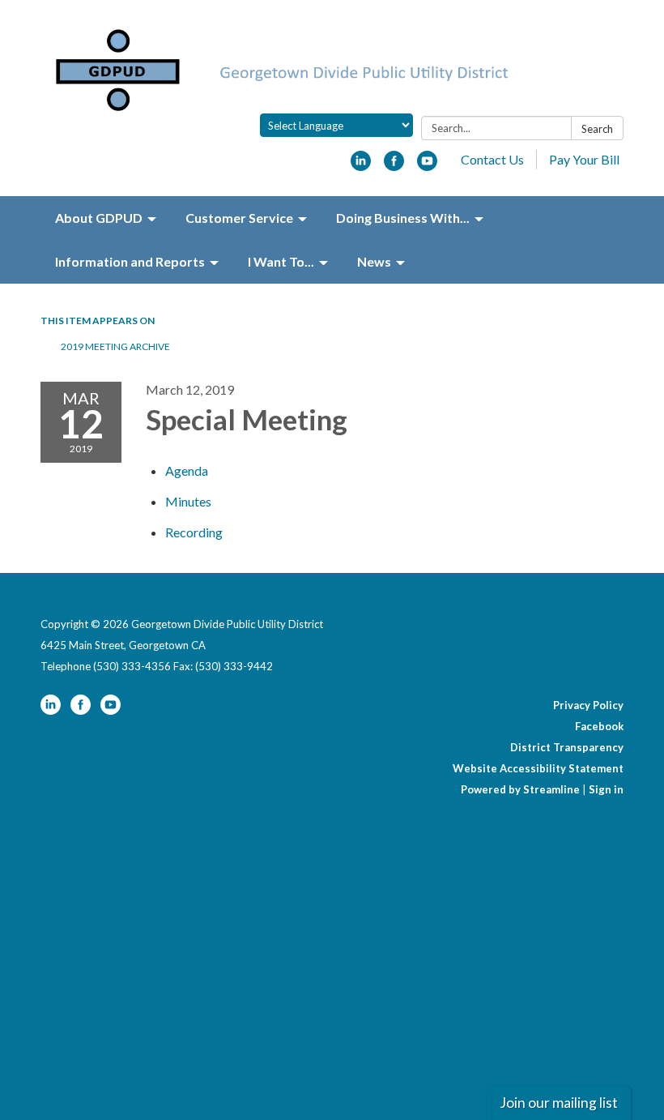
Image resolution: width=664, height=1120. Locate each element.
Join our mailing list (559, 1102)
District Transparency (567, 747)
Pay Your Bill (584, 159)
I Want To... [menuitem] (281, 261)
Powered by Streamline (520, 789)
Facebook (599, 726)
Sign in (606, 789)
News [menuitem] (374, 261)
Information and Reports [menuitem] (130, 261)
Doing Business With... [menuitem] (403, 217)
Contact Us (492, 159)
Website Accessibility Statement (538, 768)
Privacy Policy (588, 705)
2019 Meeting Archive (115, 346)
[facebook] (394, 165)
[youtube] (427, 165)
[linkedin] (361, 165)
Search (597, 128)
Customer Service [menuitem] (239, 217)
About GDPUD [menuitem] (99, 217)
